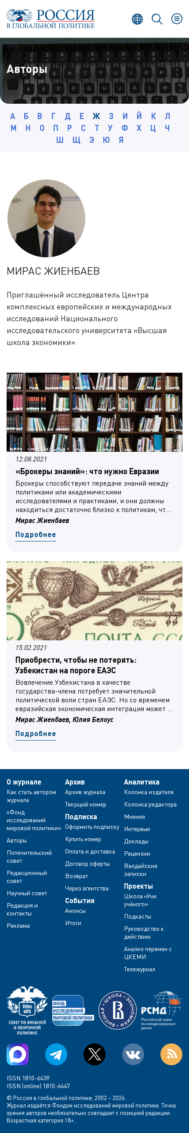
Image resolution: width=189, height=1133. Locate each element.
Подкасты (137, 916)
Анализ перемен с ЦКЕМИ (148, 952)
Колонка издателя (149, 791)
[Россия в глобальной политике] (50, 18)
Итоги (73, 922)
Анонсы (75, 910)
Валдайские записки (140, 869)
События (79, 900)
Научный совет (27, 893)
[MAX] (18, 1054)
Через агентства (87, 888)
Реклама (18, 925)
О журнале (24, 782)
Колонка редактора (150, 804)
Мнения (134, 816)
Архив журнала (85, 791)
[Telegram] (56, 1054)
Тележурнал (139, 969)
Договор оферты (87, 863)
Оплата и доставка (90, 851)
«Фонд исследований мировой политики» (34, 820)
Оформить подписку (92, 826)
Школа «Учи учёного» (140, 900)
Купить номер (83, 838)
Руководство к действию (144, 932)
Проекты (138, 886)
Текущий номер (85, 804)
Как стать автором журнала (31, 795)
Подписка (81, 817)
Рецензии (137, 853)
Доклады (136, 841)
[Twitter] (94, 1054)
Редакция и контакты (22, 909)
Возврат (76, 875)
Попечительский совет (29, 856)
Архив (75, 782)
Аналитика (142, 782)
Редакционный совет (27, 876)
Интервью (137, 828)
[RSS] (171, 1054)
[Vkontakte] (133, 1054)
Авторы (17, 840)
